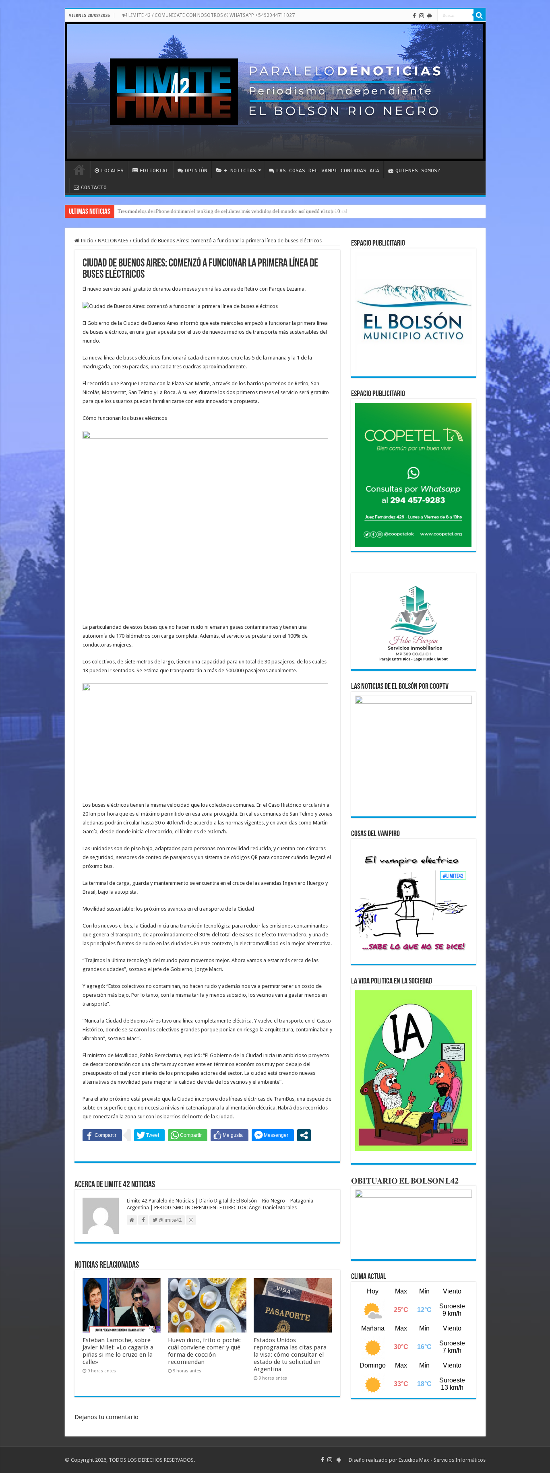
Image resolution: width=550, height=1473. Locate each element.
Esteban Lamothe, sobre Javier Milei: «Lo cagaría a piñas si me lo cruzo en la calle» (118, 1351)
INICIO (79, 169)
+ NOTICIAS (240, 170)
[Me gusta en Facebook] (229, 1135)
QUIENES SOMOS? (417, 170)
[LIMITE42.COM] (275, 91)
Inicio (86, 241)
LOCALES (112, 170)
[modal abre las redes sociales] (304, 1135)
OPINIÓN (196, 170)
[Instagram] (421, 16)
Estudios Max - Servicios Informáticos (442, 1460)
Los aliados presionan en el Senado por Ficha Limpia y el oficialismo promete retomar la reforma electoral (232, 211)
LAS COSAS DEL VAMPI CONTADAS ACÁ (327, 170)
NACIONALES (113, 241)
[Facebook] (414, 16)
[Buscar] (479, 15)
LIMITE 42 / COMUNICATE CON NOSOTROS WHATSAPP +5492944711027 (211, 15)
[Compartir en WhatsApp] (187, 1135)
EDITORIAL (154, 170)
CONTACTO (94, 187)
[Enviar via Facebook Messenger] (273, 1135)
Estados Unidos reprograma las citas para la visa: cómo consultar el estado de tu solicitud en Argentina (290, 1355)
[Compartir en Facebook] (102, 1135)
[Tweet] (149, 1135)
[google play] (429, 16)
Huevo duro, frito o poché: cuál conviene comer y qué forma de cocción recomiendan (204, 1351)
